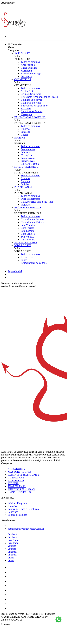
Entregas (12, 506)
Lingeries (25, 129)
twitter (11, 557)
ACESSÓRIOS (22, 53)
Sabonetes (26, 152)
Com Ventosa (28, 233)
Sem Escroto (27, 230)
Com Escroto (27, 228)
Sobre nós (13, 511)
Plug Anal (26, 204)
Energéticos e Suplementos (34, 105)
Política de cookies (17, 514)
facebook (12, 534)
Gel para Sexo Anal (31, 94)
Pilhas (24, 260)
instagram (13, 540)
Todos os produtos (30, 62)
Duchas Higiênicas (30, 198)
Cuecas (24, 134)
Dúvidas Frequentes (18, 503)
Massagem (26, 70)
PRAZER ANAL (23, 187)
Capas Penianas (29, 67)
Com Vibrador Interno (32, 219)
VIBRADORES (22, 245)
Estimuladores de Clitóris (34, 262)
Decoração (26, 76)
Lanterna (25, 178)
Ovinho (25, 184)
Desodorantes (28, 149)
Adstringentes (28, 91)
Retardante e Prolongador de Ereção (39, 96)
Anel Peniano (28, 64)
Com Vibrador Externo (32, 222)
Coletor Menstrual (30, 163)
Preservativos (27, 161)
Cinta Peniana (28, 239)
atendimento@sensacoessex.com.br (26, 528)
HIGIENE (19, 137)
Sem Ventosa (27, 236)
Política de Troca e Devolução (23, 509)
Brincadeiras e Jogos (31, 73)
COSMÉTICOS (22, 79)
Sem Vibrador (28, 225)
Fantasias (25, 131)
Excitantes (26, 108)
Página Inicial (15, 271)
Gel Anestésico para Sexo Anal (37, 201)
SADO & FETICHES (25, 242)
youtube (12, 545)
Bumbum (25, 181)
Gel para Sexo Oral (31, 102)
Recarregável (27, 257)
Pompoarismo (28, 158)
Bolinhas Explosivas (31, 99)
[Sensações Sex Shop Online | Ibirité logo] (13, 30)
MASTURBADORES (26, 166)
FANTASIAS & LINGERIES (30, 117)
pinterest (12, 551)
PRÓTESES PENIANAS (27, 207)
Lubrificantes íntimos (31, 111)
